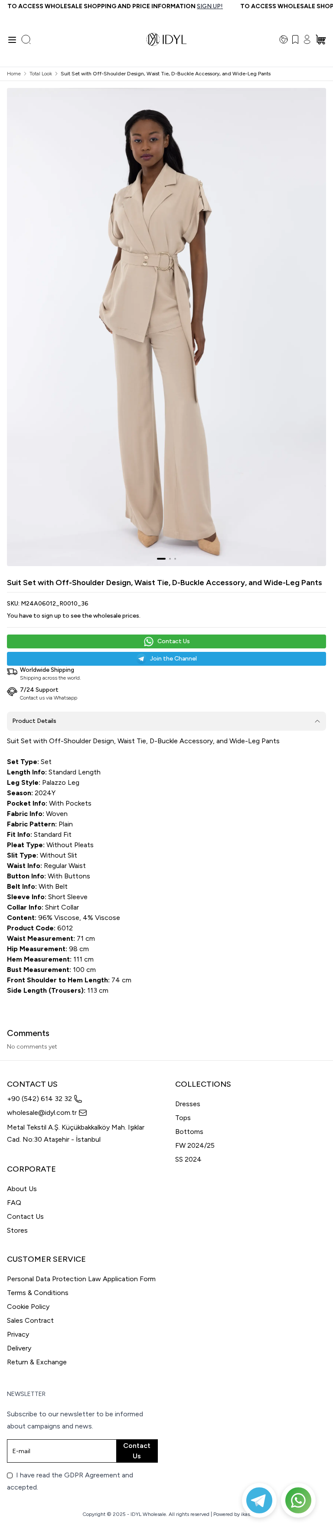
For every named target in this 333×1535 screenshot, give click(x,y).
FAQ (14, 1202)
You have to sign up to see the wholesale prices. (73, 615)
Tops (183, 1118)
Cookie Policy (28, 1306)
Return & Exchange (37, 1362)
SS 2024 (188, 1159)
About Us (22, 1189)
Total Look (40, 74)
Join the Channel (173, 658)
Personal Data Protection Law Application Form (81, 1279)
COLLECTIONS (203, 1084)
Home (14, 74)
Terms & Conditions (38, 1293)
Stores (17, 1230)
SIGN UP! (198, 6)
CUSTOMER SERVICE (46, 1259)
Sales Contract (30, 1320)
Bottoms (189, 1131)
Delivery (19, 1348)
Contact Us (173, 641)
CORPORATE (31, 1169)
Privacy (18, 1334)
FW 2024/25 (195, 1145)
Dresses (187, 1104)
